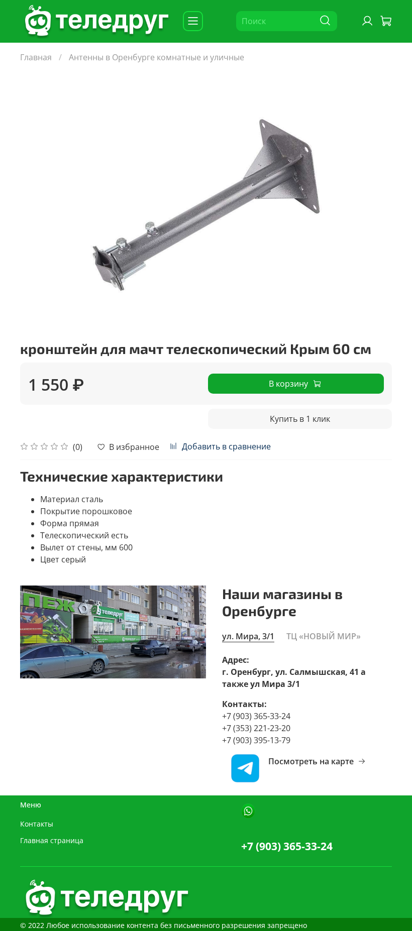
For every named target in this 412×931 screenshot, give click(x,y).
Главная (36, 57)
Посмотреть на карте (311, 761)
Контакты (36, 824)
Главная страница (51, 840)
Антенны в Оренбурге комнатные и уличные (156, 57)
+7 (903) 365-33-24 (287, 846)
